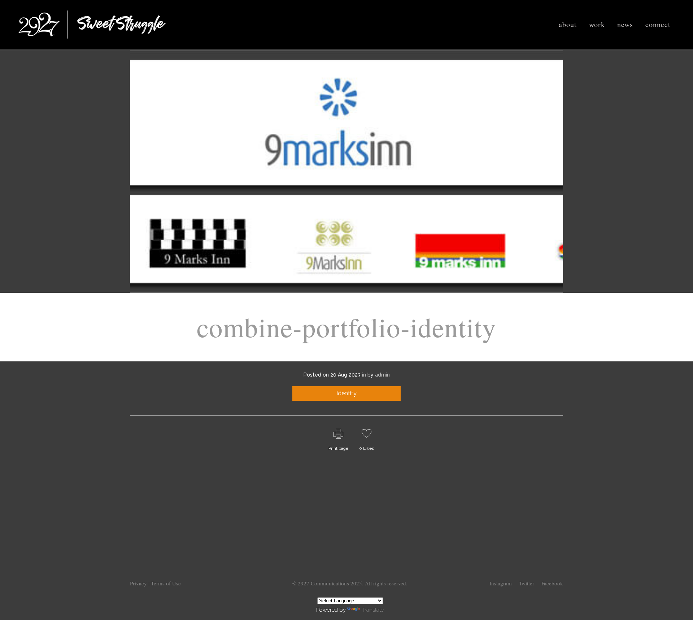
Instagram (500, 583)
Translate (373, 610)
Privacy (139, 583)
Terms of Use (166, 583)
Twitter (526, 583)
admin (382, 375)
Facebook (552, 583)
